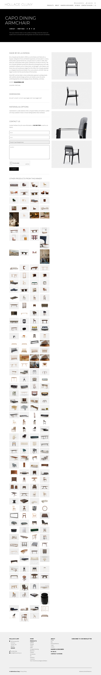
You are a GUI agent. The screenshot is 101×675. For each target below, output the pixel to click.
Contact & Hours (86, 5)
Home (32, 638)
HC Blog (77, 5)
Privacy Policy (24, 671)
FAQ (52, 642)
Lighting (32, 642)
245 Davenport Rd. (80, 3)
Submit (14, 169)
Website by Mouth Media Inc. (85, 671)
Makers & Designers (67, 5)
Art (30, 655)
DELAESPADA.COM (19, 82)
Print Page (21, 29)
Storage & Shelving (34, 649)
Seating (32, 644)
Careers (52, 647)
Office (31, 647)
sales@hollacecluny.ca (16, 653)
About (57, 5)
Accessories (32, 654)
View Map (13, 648)
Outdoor (32, 652)
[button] (95, 5)
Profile (52, 640)
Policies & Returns (55, 643)
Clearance (32, 659)
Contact (12, 29)
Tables (31, 646)
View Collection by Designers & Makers (38, 660)
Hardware (32, 657)
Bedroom (32, 650)
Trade (52, 645)
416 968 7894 (90, 3)
